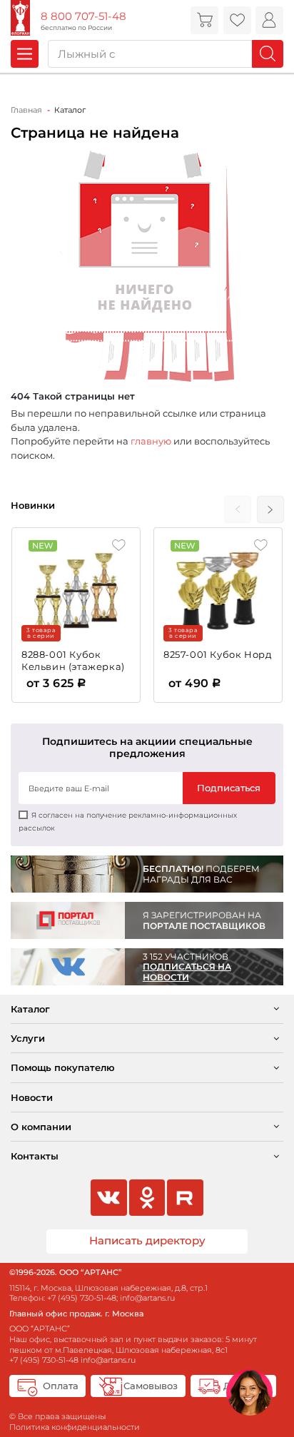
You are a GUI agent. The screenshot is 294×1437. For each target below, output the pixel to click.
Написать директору (147, 1240)
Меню (25, 54)
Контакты (35, 1156)
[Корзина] (204, 20)
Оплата (60, 1385)
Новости (32, 1097)
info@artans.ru (147, 1298)
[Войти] (269, 20)
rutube (185, 1197)
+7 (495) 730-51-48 (81, 1298)
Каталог (30, 1009)
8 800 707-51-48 (83, 16)
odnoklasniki (147, 1197)
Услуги (28, 1038)
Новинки (33, 505)
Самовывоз (150, 1385)
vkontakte (108, 1197)
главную (151, 441)
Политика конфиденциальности (74, 1427)
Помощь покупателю (63, 1067)
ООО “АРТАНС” (39, 1329)
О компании (41, 1126)
